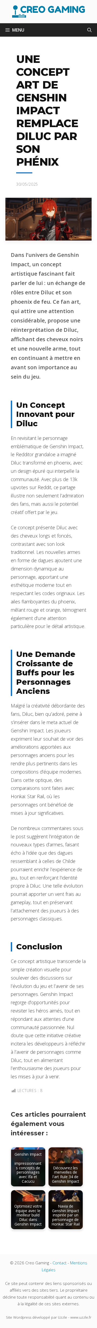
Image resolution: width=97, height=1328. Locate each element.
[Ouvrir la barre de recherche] (89, 30)
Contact (60, 1262)
